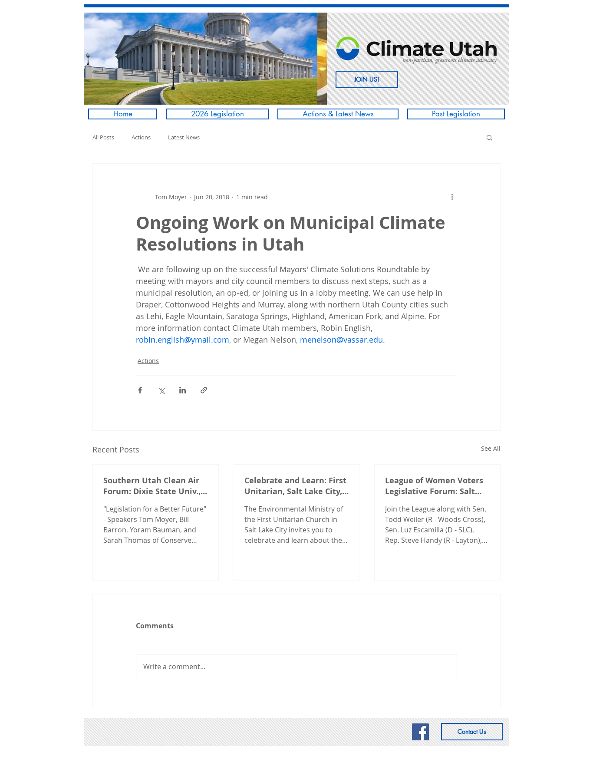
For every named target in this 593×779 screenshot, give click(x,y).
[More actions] (452, 196)
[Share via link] (204, 390)
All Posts (103, 137)
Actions (141, 137)
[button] (213, 59)
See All (491, 448)
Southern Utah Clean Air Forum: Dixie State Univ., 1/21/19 (152, 486)
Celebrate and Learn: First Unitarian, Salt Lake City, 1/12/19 (295, 486)
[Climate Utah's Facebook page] (420, 731)
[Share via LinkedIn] (182, 390)
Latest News (184, 137)
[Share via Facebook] (140, 390)
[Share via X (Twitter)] (161, 390)
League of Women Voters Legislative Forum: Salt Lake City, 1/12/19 (434, 486)
